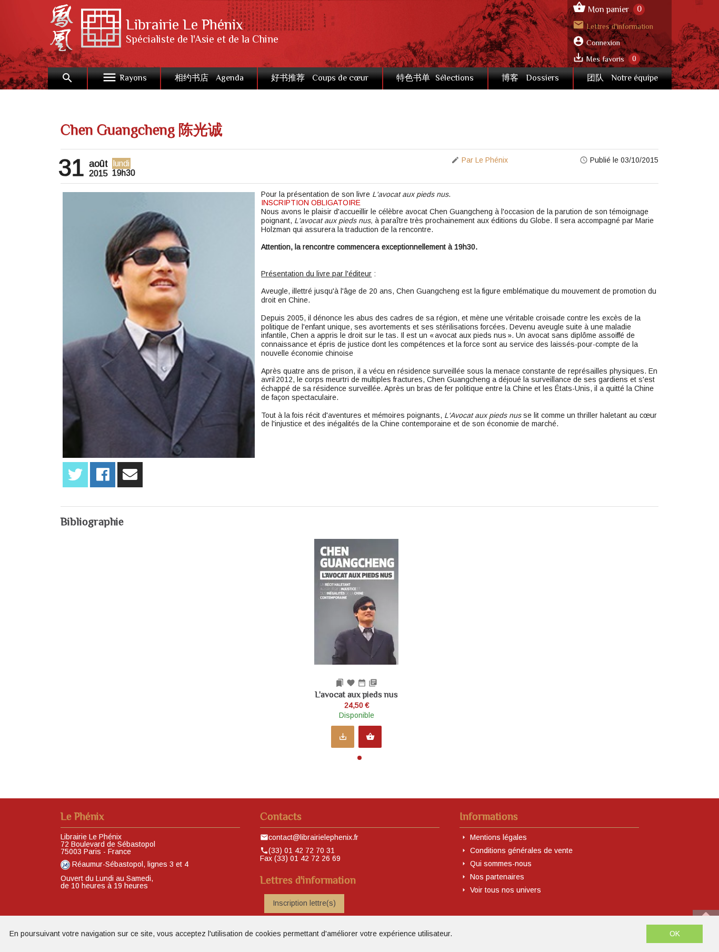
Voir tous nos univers (505, 890)
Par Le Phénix (485, 160)
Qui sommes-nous (501, 863)
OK (675, 933)
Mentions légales (498, 837)
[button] (359, 758)
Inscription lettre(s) (304, 903)
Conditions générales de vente (521, 850)
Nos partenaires (497, 877)
